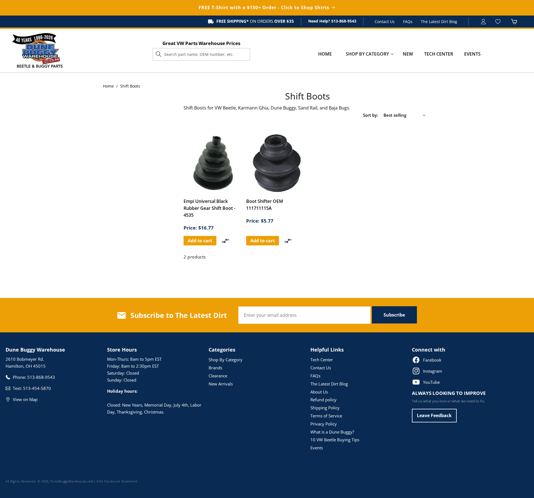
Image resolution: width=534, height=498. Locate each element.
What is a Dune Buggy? (332, 432)
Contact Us (385, 21)
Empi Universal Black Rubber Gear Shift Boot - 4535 (209, 208)
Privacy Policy (323, 424)
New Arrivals (221, 384)
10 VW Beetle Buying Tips (334, 439)
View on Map (25, 399)
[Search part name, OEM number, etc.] (158, 54)
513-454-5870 (37, 388)
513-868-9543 (343, 21)
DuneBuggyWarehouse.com (71, 481)
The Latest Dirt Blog (439, 21)
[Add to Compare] (225, 241)
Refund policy (323, 399)
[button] (367, 54)
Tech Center (321, 359)
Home (108, 86)
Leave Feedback (434, 415)
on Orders (255, 21)
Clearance (218, 376)
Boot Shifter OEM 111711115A (264, 204)
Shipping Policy (325, 407)
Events (316, 447)
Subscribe (394, 315)
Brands (215, 367)
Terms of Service (326, 416)
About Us (319, 392)
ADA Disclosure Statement (117, 481)
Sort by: (370, 115)
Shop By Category (226, 359)
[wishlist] (498, 21)
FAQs (407, 21)
